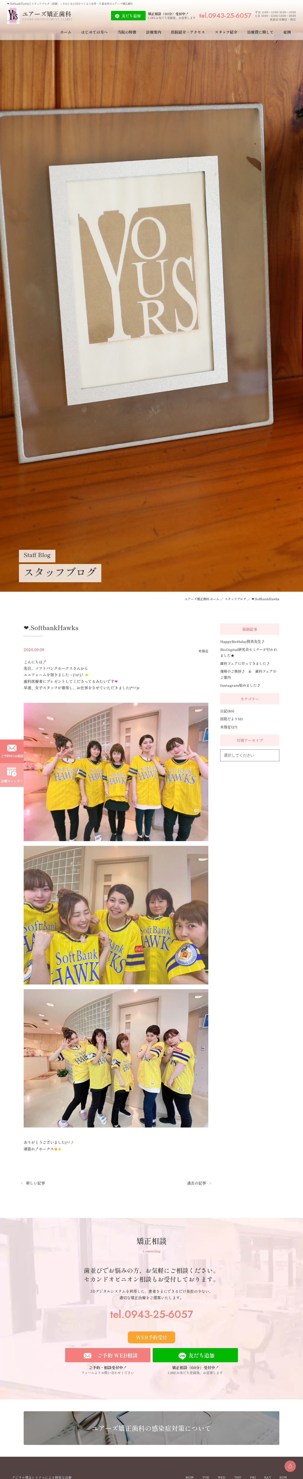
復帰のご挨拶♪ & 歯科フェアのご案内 (248, 674)
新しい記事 (35, 1183)
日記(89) (227, 710)
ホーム (65, 32)
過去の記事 (196, 1183)
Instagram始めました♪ (240, 685)
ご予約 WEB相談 (117, 1355)
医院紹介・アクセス (188, 32)
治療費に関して (260, 32)
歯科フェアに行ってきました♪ (245, 663)
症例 (287, 32)
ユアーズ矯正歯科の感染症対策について (151, 1428)
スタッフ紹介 (226, 32)
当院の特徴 (126, 32)
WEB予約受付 (151, 1337)
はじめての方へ (94, 32)
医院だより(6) (231, 718)
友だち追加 (131, 15)
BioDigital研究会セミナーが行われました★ (248, 652)
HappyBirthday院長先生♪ (242, 641)
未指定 (203, 651)
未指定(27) (228, 726)
